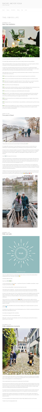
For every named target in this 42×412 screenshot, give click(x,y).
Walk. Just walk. (7, 234)
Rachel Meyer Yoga (12, 3)
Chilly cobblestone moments (11, 326)
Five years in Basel (8, 115)
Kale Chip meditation (8, 24)
